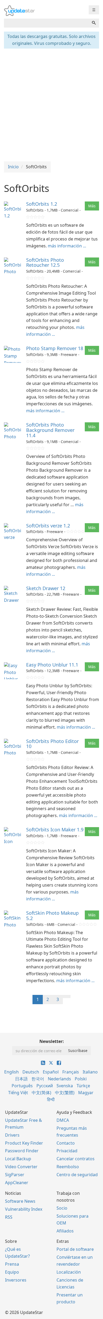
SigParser (14, 1175)
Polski (81, 1079)
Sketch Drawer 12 (45, 588)
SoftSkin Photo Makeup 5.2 (52, 915)
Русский (44, 1086)
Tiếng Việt (18, 1092)
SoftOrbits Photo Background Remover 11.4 (50, 430)
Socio (62, 1208)
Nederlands (59, 1079)
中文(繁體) (64, 1092)
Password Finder (22, 1151)
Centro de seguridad (77, 1175)
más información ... (67, 246)
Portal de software (75, 1249)
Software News (20, 1201)
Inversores (15, 1280)
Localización (69, 1272)
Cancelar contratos (76, 1159)
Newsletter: (51, 1041)
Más (92, 205)
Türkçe (83, 1086)
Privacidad (67, 1151)
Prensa (12, 1264)
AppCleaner (16, 1182)
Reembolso (68, 1167)
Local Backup (18, 1159)
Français (70, 1072)
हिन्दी (51, 1099)
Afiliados (65, 1231)
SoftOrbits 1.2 (41, 204)
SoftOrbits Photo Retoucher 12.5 (45, 262)
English (11, 1072)
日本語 (21, 1079)
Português (22, 1086)
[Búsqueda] (93, 23)
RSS (8, 1217)
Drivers (12, 1135)
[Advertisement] (51, 104)
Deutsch (30, 1072)
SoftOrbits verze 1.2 (48, 525)
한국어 (37, 1079)
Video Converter (21, 1167)
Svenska (65, 1086)
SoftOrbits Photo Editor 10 (52, 744)
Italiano (90, 1072)
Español (51, 1072)
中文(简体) (41, 1092)
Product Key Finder (24, 1143)
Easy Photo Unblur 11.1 (52, 664)
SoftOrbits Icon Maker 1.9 (54, 829)
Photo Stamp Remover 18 (54, 348)
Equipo (12, 1272)
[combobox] (46, 23)
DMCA (63, 1120)
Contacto (66, 1143)
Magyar (85, 1092)
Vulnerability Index (23, 1209)
